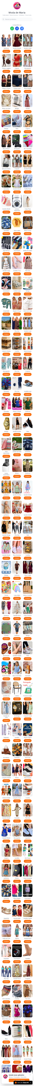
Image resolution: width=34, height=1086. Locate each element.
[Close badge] (30, 1083)
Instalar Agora (20, 1080)
